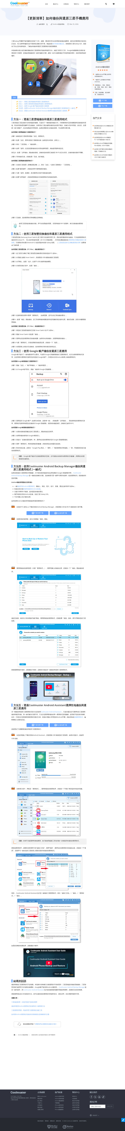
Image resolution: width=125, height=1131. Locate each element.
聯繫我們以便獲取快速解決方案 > (46, 1024)
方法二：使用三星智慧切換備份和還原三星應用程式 (35, 104)
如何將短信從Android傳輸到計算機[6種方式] (103, 127)
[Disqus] (50, 1066)
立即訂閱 (109, 1106)
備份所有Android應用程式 (26, 486)
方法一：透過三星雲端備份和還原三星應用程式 (33, 102)
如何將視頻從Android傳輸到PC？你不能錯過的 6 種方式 (102, 138)
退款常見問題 (75, 1105)
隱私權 (46, 1121)
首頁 (46, 4)
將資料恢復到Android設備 (31, 489)
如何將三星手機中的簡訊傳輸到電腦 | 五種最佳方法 (103, 150)
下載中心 (40, 1103)
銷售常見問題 (75, 1103)
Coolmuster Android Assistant (51, 712)
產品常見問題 (75, 1101)
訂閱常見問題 (75, 1107)
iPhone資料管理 (59, 1105)
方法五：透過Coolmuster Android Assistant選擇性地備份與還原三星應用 (42, 111)
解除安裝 (58, 1121)
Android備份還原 (103, 67)
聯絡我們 (40, 1098)
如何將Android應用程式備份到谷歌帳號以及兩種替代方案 (30, 1014)
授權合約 (52, 1121)
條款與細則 (40, 1121)
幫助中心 (74, 1096)
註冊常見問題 (75, 1109)
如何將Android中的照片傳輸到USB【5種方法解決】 (103, 156)
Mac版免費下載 (62, 513)
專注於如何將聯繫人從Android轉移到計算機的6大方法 (103, 133)
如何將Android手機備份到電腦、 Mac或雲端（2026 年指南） (103, 144)
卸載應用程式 (78, 717)
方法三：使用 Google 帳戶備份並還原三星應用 (33, 106)
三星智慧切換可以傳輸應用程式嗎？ (69, 243)
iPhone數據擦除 (59, 1109)
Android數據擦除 (59, 1101)
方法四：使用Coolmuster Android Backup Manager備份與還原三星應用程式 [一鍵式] (46, 108)
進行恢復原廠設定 (58, 44)
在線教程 (74, 1098)
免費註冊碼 (40, 1109)
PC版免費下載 (38, 513)
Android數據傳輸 (58, 24)
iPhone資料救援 (59, 1107)
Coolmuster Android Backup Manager (72, 987)
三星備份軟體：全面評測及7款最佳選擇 (24, 1002)
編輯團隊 (42, 24)
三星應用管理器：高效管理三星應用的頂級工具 (26, 1010)
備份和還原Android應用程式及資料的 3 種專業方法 (28, 1006)
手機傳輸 (57, 1103)
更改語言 (95, 1115)
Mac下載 (104, 106)
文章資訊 (40, 1105)
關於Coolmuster (42, 1096)
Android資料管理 (59, 1096)
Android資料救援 (59, 1098)
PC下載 (104, 101)
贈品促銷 (40, 1107)
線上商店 (40, 1101)
